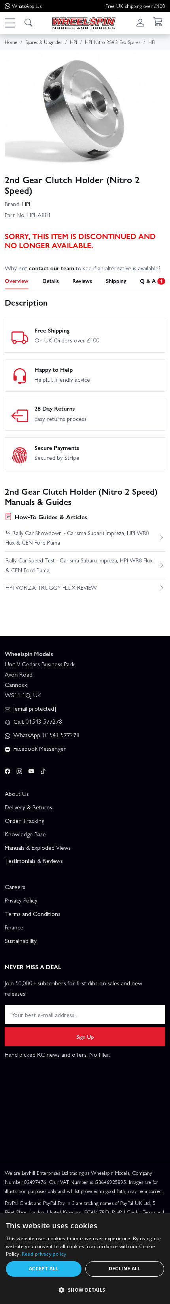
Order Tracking (24, 820)
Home (11, 42)
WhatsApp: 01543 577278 (45, 734)
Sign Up (85, 1036)
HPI (26, 203)
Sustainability (21, 940)
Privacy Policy (21, 900)
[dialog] (85, 1258)
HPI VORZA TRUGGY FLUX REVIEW (51, 587)
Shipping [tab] (116, 281)
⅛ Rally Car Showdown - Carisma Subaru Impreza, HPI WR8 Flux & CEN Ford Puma (77, 537)
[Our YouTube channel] (31, 769)
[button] (9, 23)
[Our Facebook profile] (7, 769)
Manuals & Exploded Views (38, 847)
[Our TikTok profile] (43, 769)
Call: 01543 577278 (37, 721)
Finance (14, 927)
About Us (17, 793)
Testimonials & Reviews (34, 860)
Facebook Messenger (39, 748)
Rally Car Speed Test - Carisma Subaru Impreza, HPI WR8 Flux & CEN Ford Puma (79, 565)
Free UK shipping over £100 (135, 6)
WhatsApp (27, 6)
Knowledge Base (25, 834)
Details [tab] (50, 281)
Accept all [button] (44, 1268)
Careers (15, 886)
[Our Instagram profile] (19, 769)
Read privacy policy (44, 1253)
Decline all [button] (125, 1268)
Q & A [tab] (151, 281)
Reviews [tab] (82, 281)
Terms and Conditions (32, 913)
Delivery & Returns (28, 807)
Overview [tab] (16, 281)
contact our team (51, 268)
